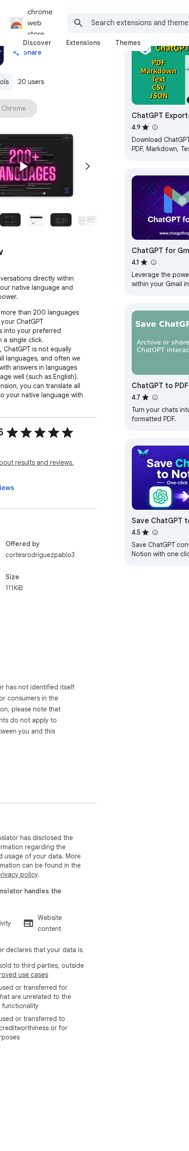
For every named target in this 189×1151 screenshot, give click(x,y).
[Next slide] (87, 166)
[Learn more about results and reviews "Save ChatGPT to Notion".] (155, 532)
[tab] (37, 42)
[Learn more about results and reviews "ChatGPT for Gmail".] (153, 262)
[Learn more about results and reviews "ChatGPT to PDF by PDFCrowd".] (155, 397)
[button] (23, 166)
